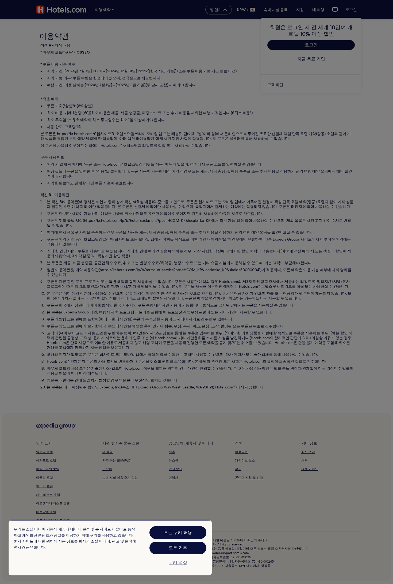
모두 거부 (178, 547)
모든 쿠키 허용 (178, 532)
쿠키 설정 (178, 562)
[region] (110, 547)
